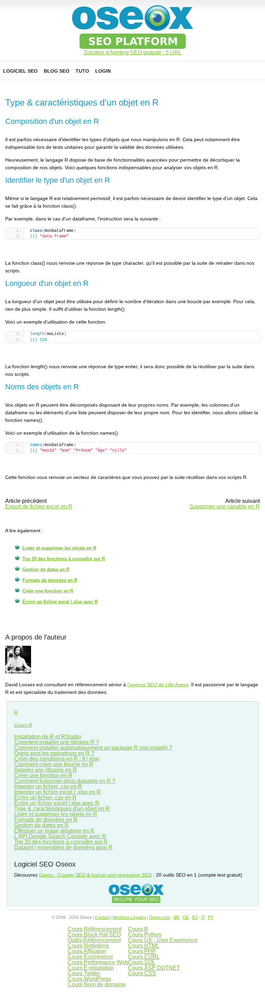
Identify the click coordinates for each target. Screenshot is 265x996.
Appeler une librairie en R (45, 770)
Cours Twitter (84, 973)
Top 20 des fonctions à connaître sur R (63, 558)
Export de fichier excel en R (38, 506)
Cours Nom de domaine (97, 984)
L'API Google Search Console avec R (60, 836)
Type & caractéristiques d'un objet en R (62, 809)
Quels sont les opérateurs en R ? (54, 753)
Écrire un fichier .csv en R (45, 797)
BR (176, 917)
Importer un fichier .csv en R (48, 786)
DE (186, 917)
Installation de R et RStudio (47, 737)
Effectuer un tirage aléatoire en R (54, 831)
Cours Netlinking (88, 946)
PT (210, 917)
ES (195, 917)
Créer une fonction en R (47, 591)
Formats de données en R (49, 580)
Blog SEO (56, 71)
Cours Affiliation (87, 951)
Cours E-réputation (91, 968)
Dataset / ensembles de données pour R (63, 847)
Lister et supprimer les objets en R (59, 548)
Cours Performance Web (98, 962)
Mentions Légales (129, 917)
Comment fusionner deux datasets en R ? (64, 781)
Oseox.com (159, 917)
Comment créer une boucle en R (54, 764)
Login (103, 71)
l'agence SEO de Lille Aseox (157, 684)
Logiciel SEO (20, 71)
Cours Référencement (94, 929)
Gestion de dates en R (45, 569)
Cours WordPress (89, 979)
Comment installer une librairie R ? (56, 742)
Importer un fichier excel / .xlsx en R (57, 792)
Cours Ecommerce (90, 957)
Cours (143, 946)
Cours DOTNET (154, 968)
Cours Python (144, 935)
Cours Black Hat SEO (94, 935)
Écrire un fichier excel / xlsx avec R (60, 601)
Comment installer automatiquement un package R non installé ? (93, 748)
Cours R (23, 725)
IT (203, 917)
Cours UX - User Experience (163, 940)
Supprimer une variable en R (224, 506)
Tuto (82, 71)
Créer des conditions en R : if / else (56, 759)
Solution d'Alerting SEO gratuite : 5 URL (132, 52)
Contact (102, 917)
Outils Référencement (94, 940)
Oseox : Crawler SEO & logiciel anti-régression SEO (95, 875)
